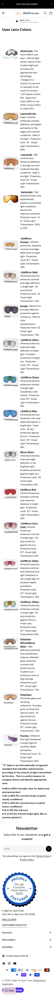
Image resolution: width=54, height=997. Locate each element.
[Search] (45, 13)
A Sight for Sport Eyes (21, 980)
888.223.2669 (9, 919)
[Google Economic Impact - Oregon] (19, 889)
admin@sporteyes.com (14, 924)
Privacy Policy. (27, 859)
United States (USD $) (17, 955)
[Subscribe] (49, 849)
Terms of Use (42, 856)
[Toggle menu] (3, 13)
